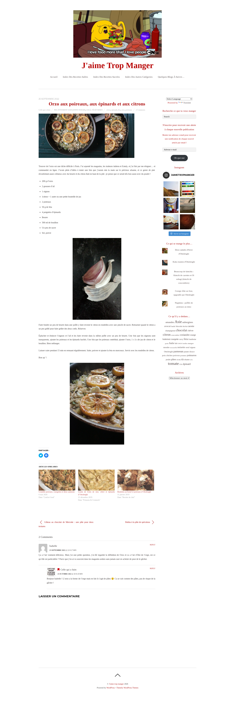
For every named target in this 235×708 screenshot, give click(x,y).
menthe (166, 347)
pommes (183, 355)
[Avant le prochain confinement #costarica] (187, 205)
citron (108, 110)
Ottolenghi (168, 352)
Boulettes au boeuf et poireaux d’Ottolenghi (134, 492)
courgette (175, 339)
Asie (178, 322)
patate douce (189, 352)
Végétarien (97, 110)
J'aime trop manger (116, 684)
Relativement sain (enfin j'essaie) (70, 110)
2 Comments (140, 110)
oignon (192, 347)
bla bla (185, 326)
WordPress (110, 688)
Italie (171, 343)
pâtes (173, 359)
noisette (181, 347)
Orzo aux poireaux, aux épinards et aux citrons (97, 104)
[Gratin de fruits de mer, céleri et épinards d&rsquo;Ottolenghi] (96, 480)
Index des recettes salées (75, 77)
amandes (170, 322)
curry (181, 339)
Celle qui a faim (44, 110)
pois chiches (167, 355)
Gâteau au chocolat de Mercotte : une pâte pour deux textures (66, 524)
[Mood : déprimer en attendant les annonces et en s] (171, 205)
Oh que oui (179, 158)
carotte (191, 326)
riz (182, 359)
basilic (173, 326)
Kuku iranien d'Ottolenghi (184, 262)
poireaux (129, 110)
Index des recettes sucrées (106, 77)
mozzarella (173, 347)
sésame (187, 359)
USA (180, 364)
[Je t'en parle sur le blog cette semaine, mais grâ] (171, 188)
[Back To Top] (117, 675)
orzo (123, 110)
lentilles (185, 343)
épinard (114, 110)
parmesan (178, 351)
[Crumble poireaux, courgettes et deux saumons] (57, 480)
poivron (176, 355)
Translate (187, 103)
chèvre (190, 330)
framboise (192, 339)
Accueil (54, 77)
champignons (170, 331)
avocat (167, 326)
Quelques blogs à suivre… (171, 77)
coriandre (184, 334)
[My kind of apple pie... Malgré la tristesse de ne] (187, 221)
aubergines (187, 322)
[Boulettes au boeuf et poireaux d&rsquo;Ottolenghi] (135, 480)
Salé (88, 110)
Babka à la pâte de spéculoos (138, 522)
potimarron (191, 355)
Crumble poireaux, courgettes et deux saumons (57, 492)
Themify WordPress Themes (127, 688)
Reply (152, 545)
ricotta (179, 360)
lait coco (178, 343)
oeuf (187, 347)
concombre (175, 335)
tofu (191, 359)
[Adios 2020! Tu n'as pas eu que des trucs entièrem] (171, 221)
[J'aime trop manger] (117, 55)
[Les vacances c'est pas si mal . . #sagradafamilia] (187, 188)
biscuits (179, 326)
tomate (173, 363)
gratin (167, 343)
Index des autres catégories (139, 77)
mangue (191, 343)
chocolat (181, 330)
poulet (168, 360)
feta (119, 110)
